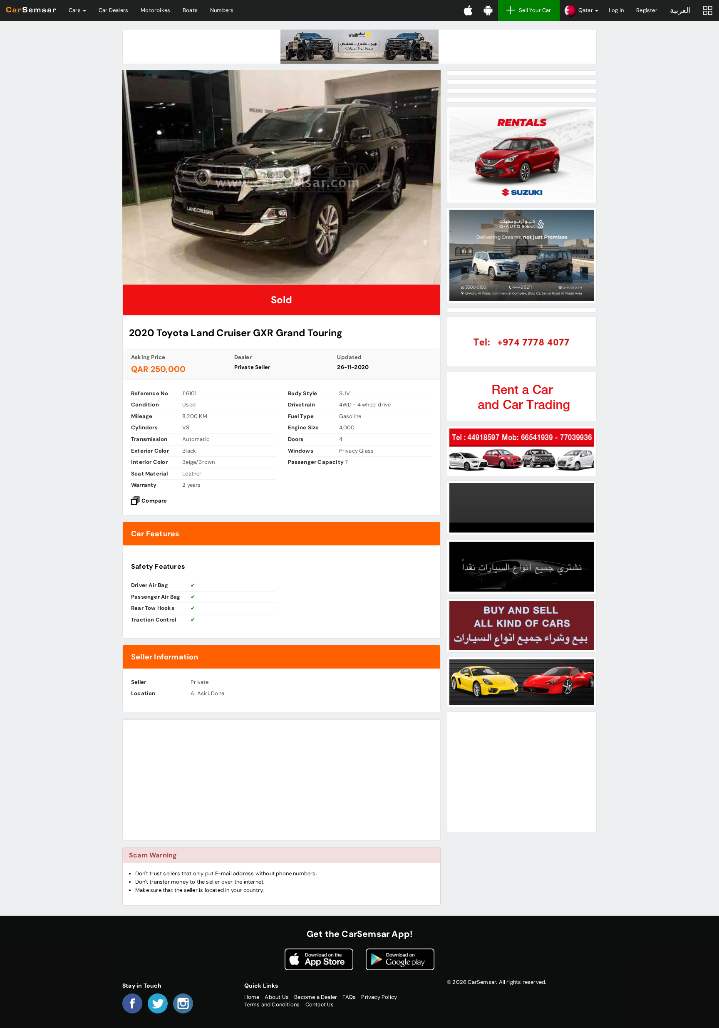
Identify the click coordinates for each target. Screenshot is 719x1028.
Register (646, 10)
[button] (581, 10)
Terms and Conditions (272, 1004)
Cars (75, 10)
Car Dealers (113, 10)
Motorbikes (155, 10)
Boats (190, 10)
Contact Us (319, 1004)
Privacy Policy (379, 997)
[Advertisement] (281, 780)
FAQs (349, 997)
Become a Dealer (315, 997)
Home (252, 997)
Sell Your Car (535, 10)
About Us (277, 997)
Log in (616, 10)
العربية (680, 10)
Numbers (221, 10)
